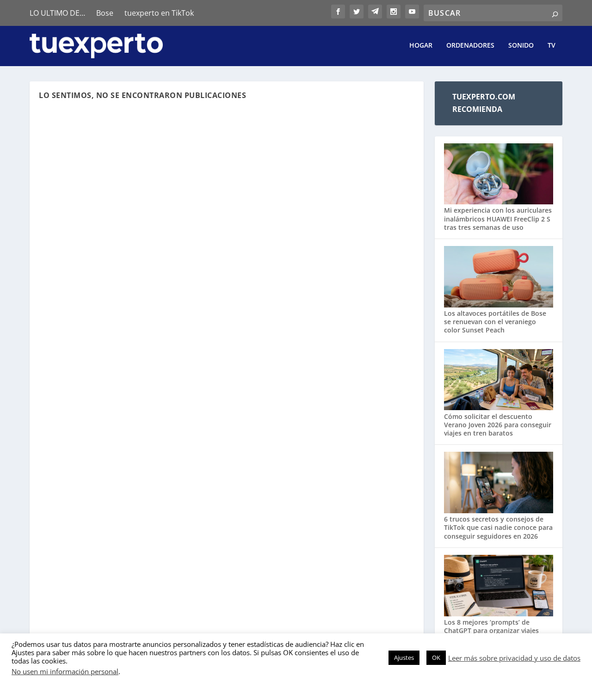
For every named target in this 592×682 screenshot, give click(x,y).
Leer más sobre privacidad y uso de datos (514, 658)
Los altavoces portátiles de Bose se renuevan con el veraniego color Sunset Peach (495, 321)
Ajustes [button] (404, 657)
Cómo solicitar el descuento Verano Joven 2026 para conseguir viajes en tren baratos (497, 424)
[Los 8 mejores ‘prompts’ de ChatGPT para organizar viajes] (498, 586)
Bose (104, 13)
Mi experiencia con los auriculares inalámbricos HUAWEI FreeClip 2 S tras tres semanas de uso (498, 218)
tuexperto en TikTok (159, 13)
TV (551, 45)
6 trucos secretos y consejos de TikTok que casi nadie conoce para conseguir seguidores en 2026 (498, 527)
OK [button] (436, 657)
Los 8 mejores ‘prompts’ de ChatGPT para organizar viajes (491, 626)
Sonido (521, 45)
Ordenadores (470, 45)
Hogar (420, 45)
